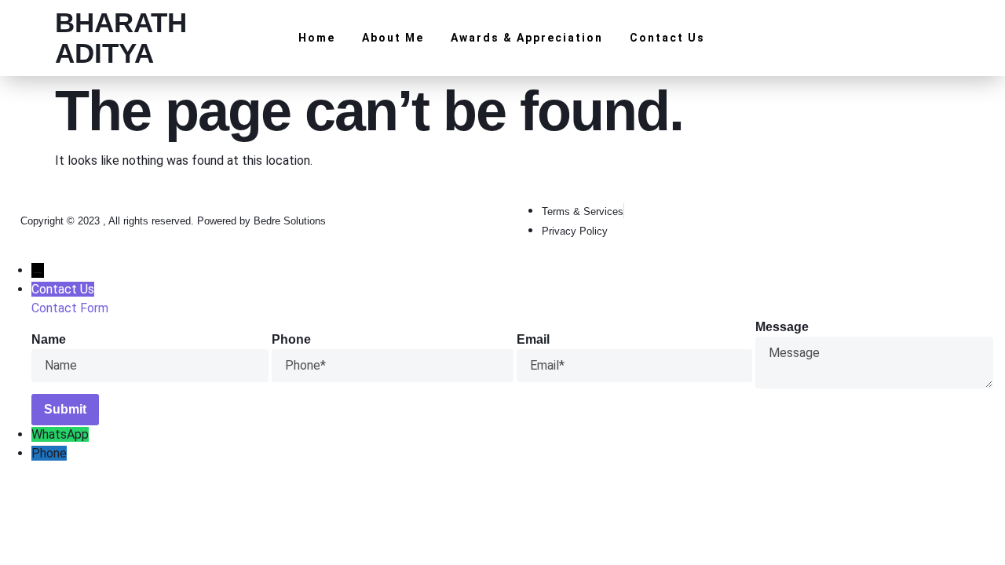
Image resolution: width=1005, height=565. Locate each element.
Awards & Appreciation (527, 37)
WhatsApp (60, 434)
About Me (393, 37)
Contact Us (667, 37)
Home (316, 37)
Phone (49, 453)
